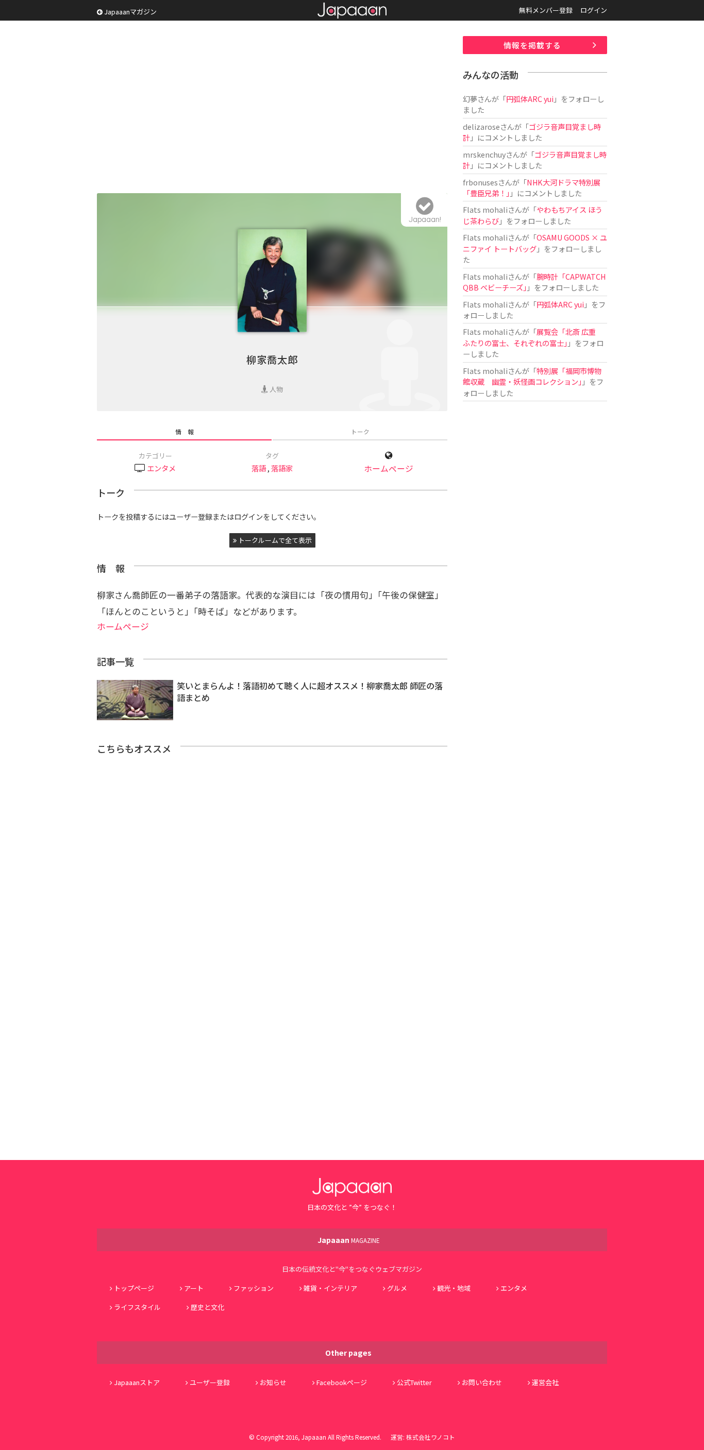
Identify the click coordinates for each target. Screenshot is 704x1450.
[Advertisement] (272, 108)
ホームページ (388, 468)
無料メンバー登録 (546, 10)
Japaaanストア (137, 1382)
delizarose (481, 126)
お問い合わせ (482, 1382)
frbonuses (480, 182)
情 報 (184, 431)
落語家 (282, 468)
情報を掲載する (532, 45)
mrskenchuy (484, 154)
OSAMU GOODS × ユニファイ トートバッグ (535, 242)
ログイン (593, 10)
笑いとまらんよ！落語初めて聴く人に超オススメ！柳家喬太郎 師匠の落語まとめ (310, 691)
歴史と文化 (207, 1307)
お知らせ (273, 1382)
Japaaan (352, 11)
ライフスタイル (137, 1307)
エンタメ (161, 468)
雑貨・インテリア (330, 1288)
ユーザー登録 (210, 1382)
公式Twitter (414, 1382)
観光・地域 (454, 1288)
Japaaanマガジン (130, 11)
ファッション (253, 1288)
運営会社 (545, 1382)
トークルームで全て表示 (274, 540)
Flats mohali (485, 209)
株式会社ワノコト (430, 1436)
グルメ (397, 1288)
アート (194, 1288)
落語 (259, 468)
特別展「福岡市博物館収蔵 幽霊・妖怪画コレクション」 (532, 376)
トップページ (134, 1288)
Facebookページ (341, 1382)
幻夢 (470, 98)
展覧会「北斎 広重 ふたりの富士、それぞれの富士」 (533, 337)
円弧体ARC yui (530, 98)
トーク (360, 431)
